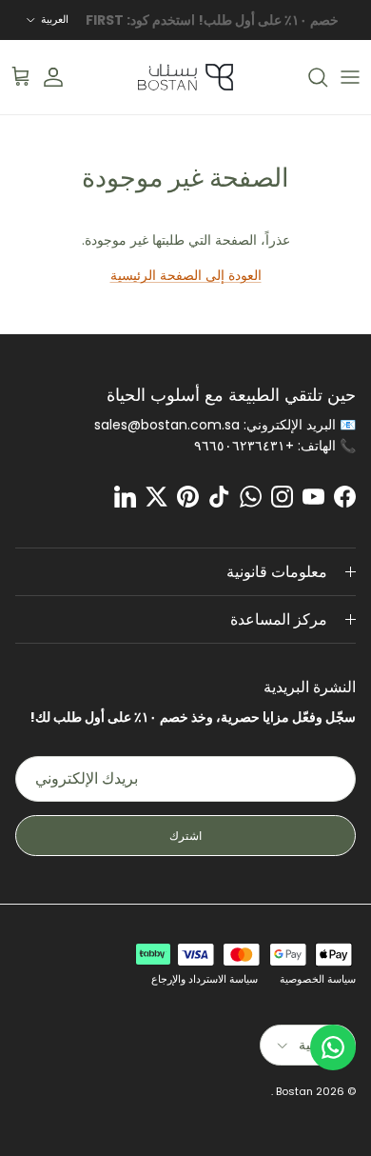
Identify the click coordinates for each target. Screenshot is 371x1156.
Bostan (294, 1091)
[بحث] (308, 77)
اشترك (185, 835)
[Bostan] (185, 77)
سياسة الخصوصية (318, 979)
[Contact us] (333, 1047)
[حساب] (63, 77)
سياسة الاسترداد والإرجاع (204, 979)
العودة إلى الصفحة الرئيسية (186, 275)
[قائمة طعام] (350, 77)
